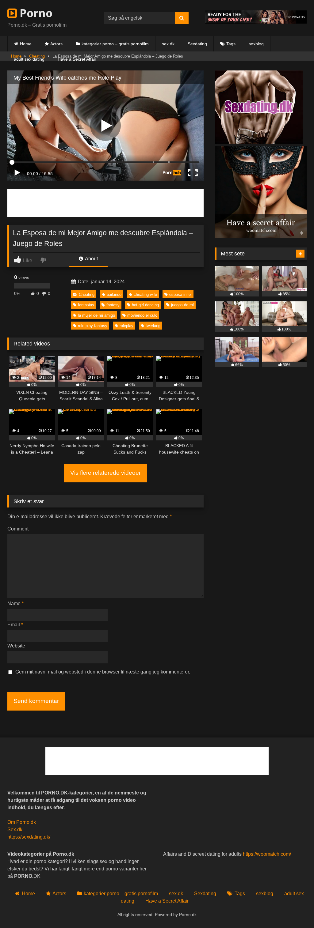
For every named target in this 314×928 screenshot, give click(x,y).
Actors (56, 43)
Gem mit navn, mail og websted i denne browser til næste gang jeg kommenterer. (102, 671)
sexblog (256, 43)
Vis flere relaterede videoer (105, 473)
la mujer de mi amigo (96, 315)
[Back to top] (295, 910)
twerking (153, 325)
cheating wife (145, 294)
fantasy (113, 305)
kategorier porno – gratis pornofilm (115, 43)
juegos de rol (182, 305)
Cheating (86, 294)
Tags (231, 43)
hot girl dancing (145, 305)
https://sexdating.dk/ (28, 836)
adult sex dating (29, 59)
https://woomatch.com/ (267, 854)
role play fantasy (92, 325)
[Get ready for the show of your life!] (256, 22)
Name (15, 603)
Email (15, 624)
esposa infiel (180, 294)
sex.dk (168, 43)
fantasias (86, 305)
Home (26, 43)
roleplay (126, 325)
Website (16, 645)
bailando (114, 294)
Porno (34, 13)
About (91, 258)
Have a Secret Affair (77, 59)
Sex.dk (14, 829)
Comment (18, 528)
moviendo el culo (142, 315)
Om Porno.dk (21, 822)
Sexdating (197, 43)
